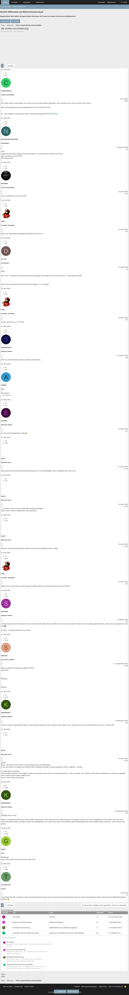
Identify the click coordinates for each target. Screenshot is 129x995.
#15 (6, 640)
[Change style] (118, 1)
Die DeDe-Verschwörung (21, 928)
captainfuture (7, 31)
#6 (6, 294)
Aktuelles (14, 2)
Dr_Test (4, 259)
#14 (6, 596)
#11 (6, 481)
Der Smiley (16, 917)
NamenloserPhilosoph (9, 139)
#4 (6, 206)
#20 (6, 869)
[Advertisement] (64, 48)
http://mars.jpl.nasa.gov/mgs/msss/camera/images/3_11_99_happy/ (25, 284)
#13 (6, 558)
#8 (6, 370)
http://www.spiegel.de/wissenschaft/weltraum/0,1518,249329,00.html (25, 107)
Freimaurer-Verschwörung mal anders (26, 933)
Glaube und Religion (56, 922)
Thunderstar (6, 885)
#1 (6, 75)
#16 (6, 697)
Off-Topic (52, 917)
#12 (6, 521)
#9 (6, 405)
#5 (6, 244)
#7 (6, 332)
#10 (6, 443)
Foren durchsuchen (19, 7)
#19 (6, 834)
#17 (6, 735)
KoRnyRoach (6, 712)
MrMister (4, 183)
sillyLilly (4, 655)
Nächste (10, 66)
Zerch (3, 458)
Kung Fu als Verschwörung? (22, 922)
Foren (5, 2)
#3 (6, 168)
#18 (6, 788)
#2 (6, 124)
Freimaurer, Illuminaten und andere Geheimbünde (66, 933)
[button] (19, 2)
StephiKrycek (6, 347)
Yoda (3, 221)
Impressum (40, 2)
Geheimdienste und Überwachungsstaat (63, 928)
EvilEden (4, 421)
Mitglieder (26, 2)
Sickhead (4, 611)
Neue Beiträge (6, 7)
